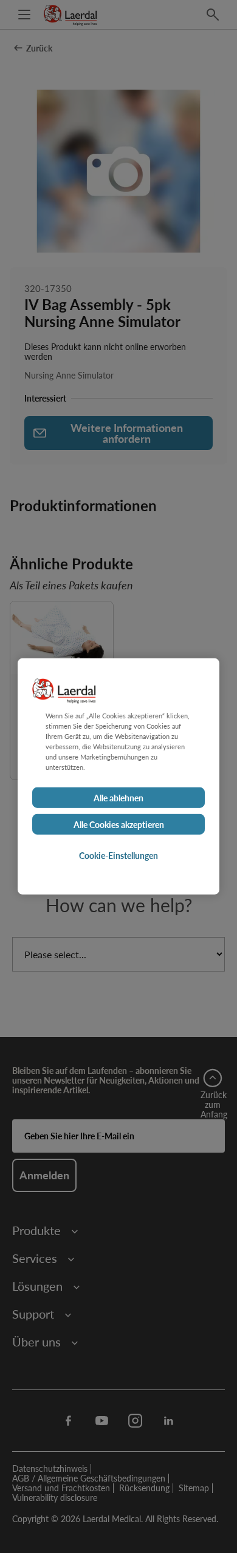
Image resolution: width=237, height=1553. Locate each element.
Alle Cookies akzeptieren (119, 824)
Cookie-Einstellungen (118, 855)
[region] (118, 776)
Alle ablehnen (118, 798)
